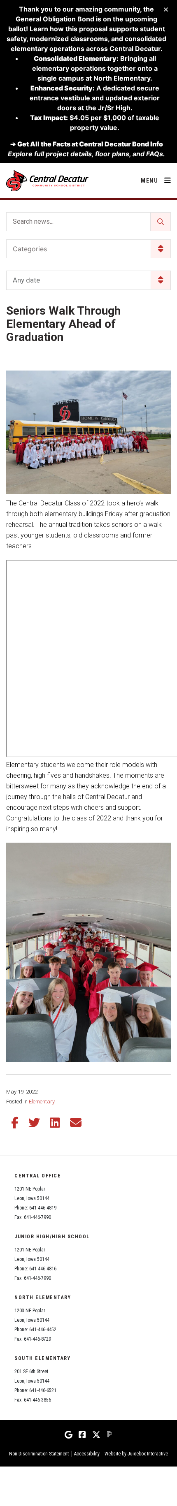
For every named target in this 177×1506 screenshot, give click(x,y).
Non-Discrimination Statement (39, 1454)
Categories (30, 249)
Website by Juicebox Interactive (136, 1454)
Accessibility (87, 1454)
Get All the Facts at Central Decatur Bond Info (90, 144)
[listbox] (88, 280)
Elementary (42, 1101)
